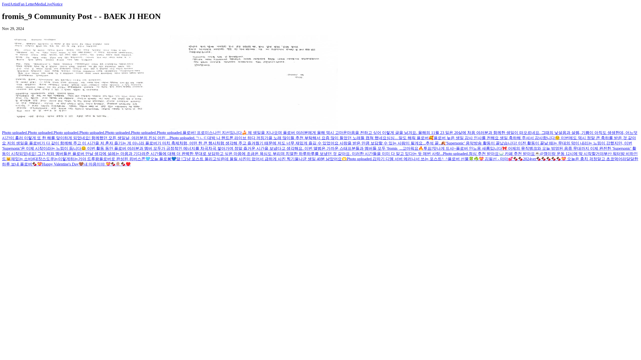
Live (48, 4)
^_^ (445, 159)
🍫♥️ (126, 164)
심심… (393, 138)
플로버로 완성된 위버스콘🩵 (124, 159)
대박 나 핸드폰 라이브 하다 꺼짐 (235, 138)
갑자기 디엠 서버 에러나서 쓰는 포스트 (407, 159)
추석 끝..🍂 (436, 143)
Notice (57, 4)
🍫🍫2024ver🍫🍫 (529, 159)
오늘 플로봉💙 (163, 159)
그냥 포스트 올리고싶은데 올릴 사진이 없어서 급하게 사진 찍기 (239, 159)
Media (40, 4)
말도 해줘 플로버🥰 (416, 138)
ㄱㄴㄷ (201, 138)
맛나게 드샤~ (444, 148)
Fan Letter (27, 4)
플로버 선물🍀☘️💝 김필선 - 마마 (478, 159)
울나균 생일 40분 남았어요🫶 (321, 159)
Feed (6, 4)
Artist (14, 4)
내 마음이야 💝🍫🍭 (102, 164)
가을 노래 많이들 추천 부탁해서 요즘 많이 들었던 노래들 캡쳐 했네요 (325, 138)
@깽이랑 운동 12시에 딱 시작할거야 (572, 154)
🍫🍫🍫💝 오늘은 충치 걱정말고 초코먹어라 (586, 159)
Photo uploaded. (15, 132)
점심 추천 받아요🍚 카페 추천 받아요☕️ (504, 154)
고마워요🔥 (412, 148)
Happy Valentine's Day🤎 (63, 164)
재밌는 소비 (21, 159)
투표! (428, 148)
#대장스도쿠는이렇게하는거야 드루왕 (65, 159)
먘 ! (179, 159)
